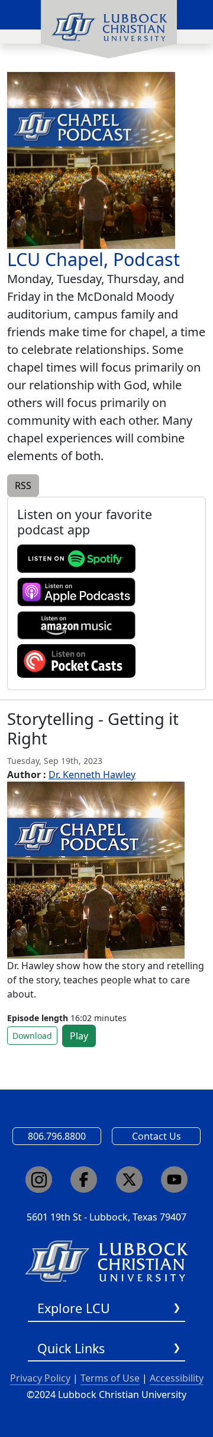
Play (79, 1035)
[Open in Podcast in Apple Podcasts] (76, 591)
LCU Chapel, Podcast (93, 259)
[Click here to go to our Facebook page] (83, 1179)
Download (32, 1035)
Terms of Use (110, 1378)
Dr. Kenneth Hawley (92, 774)
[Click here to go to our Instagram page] (38, 1179)
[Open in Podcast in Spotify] (76, 558)
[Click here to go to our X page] (129, 1179)
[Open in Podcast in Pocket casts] (76, 660)
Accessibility (177, 1378)
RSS (23, 485)
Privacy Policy (40, 1378)
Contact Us (156, 1136)
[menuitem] (109, 29)
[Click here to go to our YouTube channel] (174, 1179)
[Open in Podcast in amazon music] (76, 624)
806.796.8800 (57, 1136)
